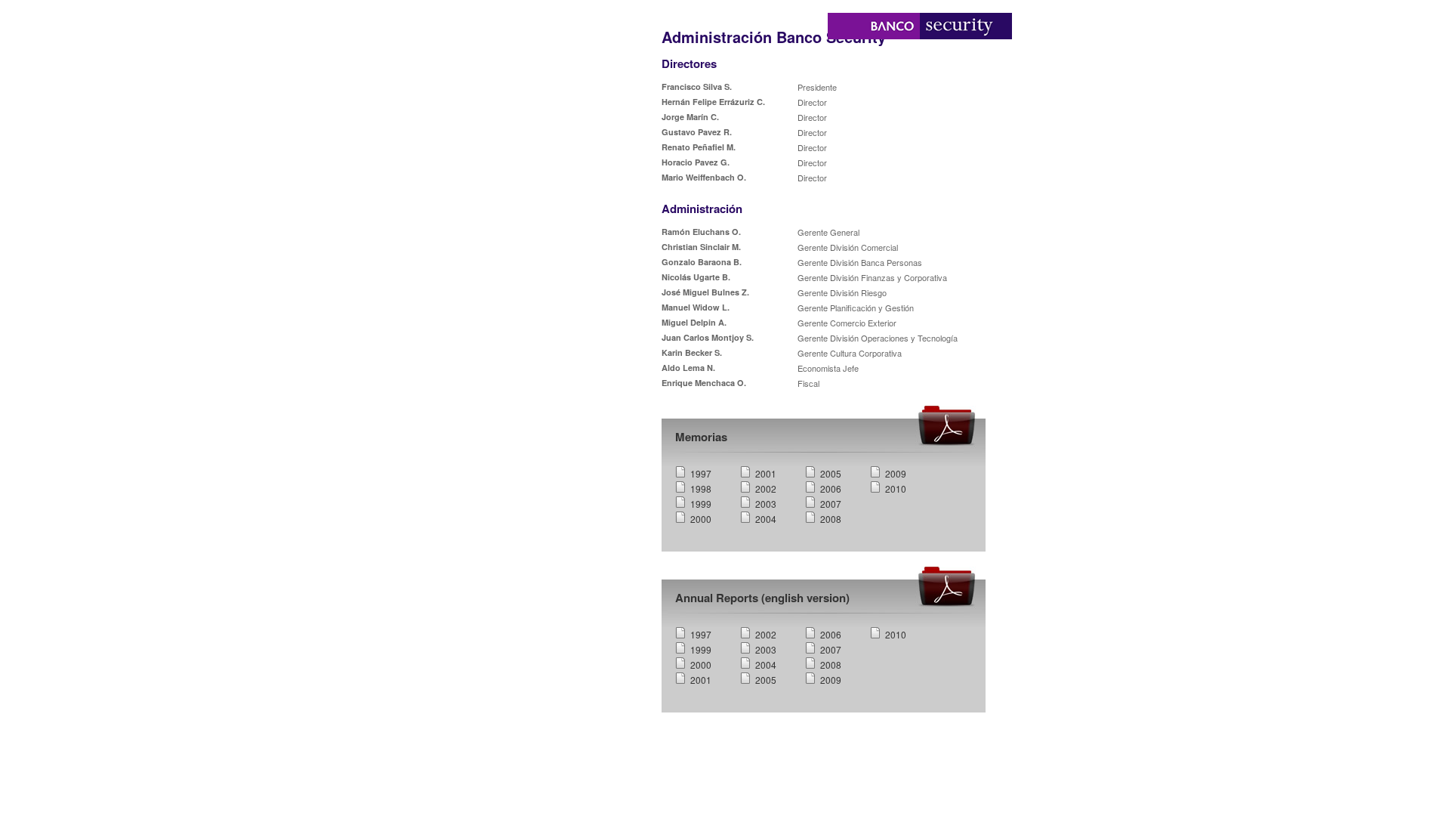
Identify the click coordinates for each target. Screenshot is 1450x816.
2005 (830, 473)
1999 (700, 503)
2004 (765, 518)
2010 (895, 488)
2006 (830, 488)
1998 (700, 488)
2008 (830, 518)
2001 (765, 473)
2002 (765, 488)
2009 (895, 473)
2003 (765, 503)
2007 (830, 503)
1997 (700, 473)
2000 (700, 518)
